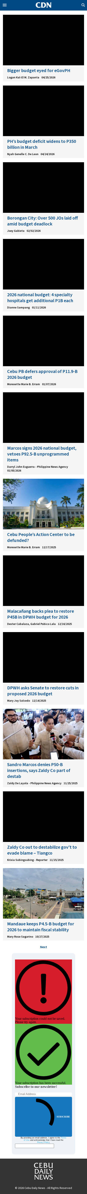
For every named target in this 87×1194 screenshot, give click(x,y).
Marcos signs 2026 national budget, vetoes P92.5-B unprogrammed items (41, 454)
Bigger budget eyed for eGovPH (38, 70)
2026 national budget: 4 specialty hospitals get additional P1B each (40, 297)
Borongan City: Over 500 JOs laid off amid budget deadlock (42, 221)
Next (43, 947)
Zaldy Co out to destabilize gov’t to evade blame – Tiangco (42, 850)
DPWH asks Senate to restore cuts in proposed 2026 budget (43, 691)
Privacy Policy (43, 1142)
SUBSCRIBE (63, 1116)
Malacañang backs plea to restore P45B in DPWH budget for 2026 (40, 614)
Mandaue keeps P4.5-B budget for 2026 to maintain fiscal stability (40, 927)
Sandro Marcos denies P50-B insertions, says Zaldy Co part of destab (38, 770)
